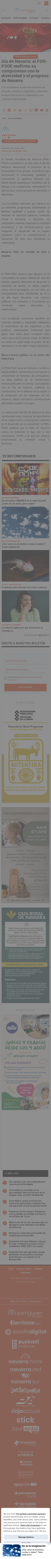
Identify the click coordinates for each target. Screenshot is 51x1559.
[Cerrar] (49, 1543)
